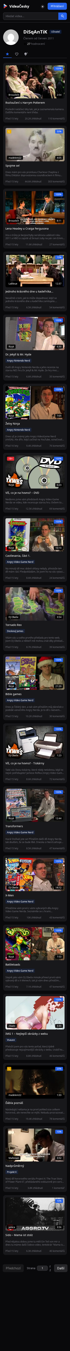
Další (60, 1268)
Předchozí (13, 1268)
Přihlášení (57, 6)
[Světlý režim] (42, 6)
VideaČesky (19, 6)
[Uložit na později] (17, 70)
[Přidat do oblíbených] (10, 70)
